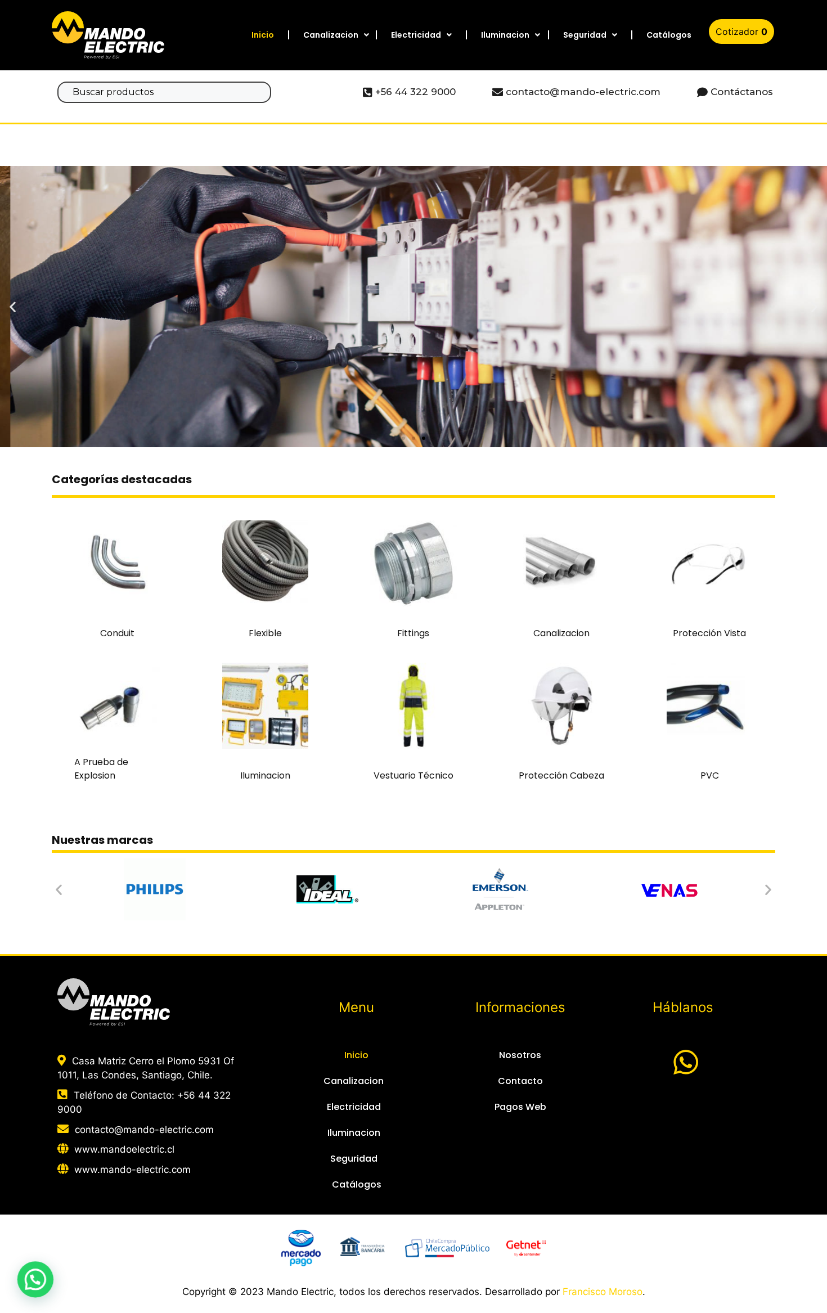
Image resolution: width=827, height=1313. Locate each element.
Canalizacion (330, 35)
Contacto (520, 1080)
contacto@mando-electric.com (144, 1129)
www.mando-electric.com (132, 1169)
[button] (393, 438)
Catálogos (668, 35)
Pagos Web (520, 1106)
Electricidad (416, 35)
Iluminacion (505, 35)
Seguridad (584, 35)
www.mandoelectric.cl (124, 1149)
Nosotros (520, 1055)
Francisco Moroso (602, 1291)
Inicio (262, 35)
